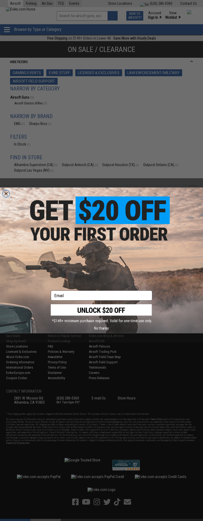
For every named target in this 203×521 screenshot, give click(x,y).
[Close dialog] (6, 193)
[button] (101, 313)
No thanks (101, 328)
